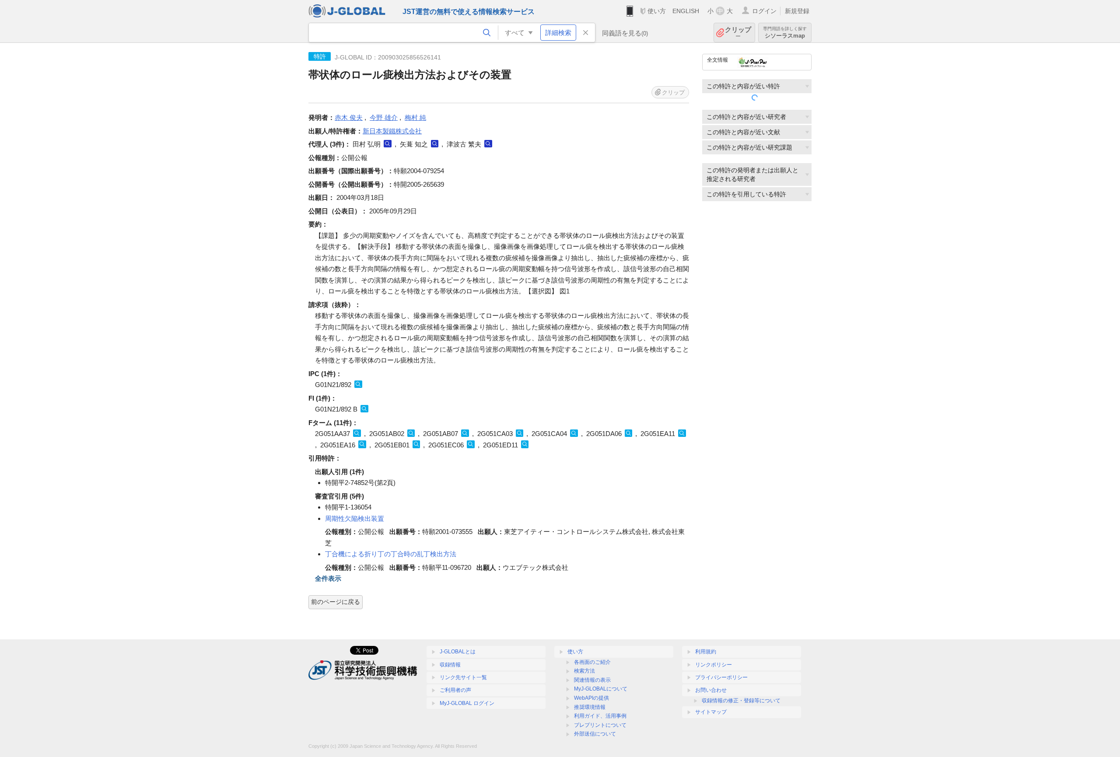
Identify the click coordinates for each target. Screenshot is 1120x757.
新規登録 (797, 10)
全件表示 (328, 578)
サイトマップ (711, 712)
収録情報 (450, 665)
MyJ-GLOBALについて (600, 689)
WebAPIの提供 (591, 698)
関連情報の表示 (592, 680)
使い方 (657, 10)
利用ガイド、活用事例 (600, 716)
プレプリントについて (600, 725)
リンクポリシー (713, 665)
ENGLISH (685, 10)
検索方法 (584, 671)
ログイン (764, 10)
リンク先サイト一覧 (463, 677)
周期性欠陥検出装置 (354, 518)
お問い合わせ (711, 690)
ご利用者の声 (455, 690)
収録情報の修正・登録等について (741, 701)
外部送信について (595, 734)
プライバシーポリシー (721, 677)
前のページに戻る (335, 601)
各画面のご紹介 (592, 662)
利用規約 (705, 652)
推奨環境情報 (590, 707)
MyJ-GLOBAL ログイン (467, 703)
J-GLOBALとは (458, 652)
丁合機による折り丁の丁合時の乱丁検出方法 (390, 554)
